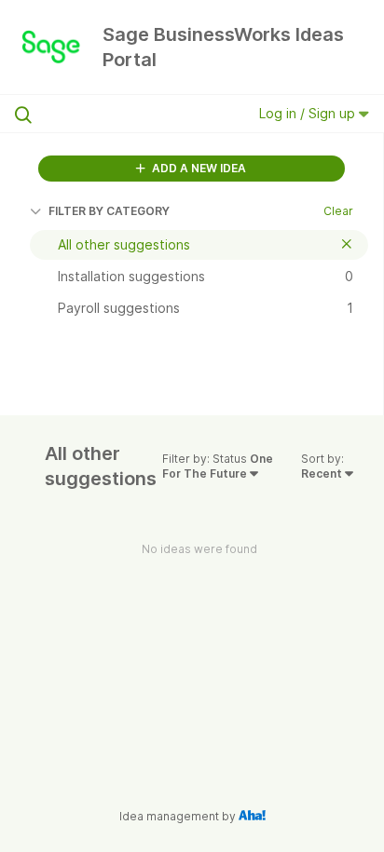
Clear (338, 211)
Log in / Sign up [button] (309, 113)
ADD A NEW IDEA (197, 168)
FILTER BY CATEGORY (109, 211)
